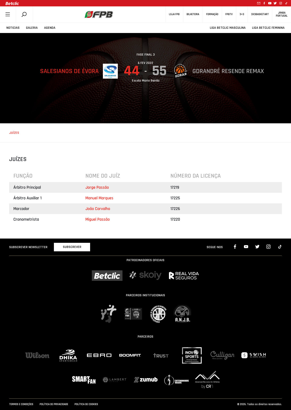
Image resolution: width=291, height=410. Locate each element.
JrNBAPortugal (282, 14)
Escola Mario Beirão (145, 81)
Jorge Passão (97, 187)
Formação (212, 14)
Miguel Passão (97, 219)
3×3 (242, 14)
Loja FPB (174, 14)
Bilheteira (193, 14)
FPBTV (229, 14)
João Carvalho (97, 208)
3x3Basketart (260, 14)
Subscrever (72, 247)
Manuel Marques (99, 198)
